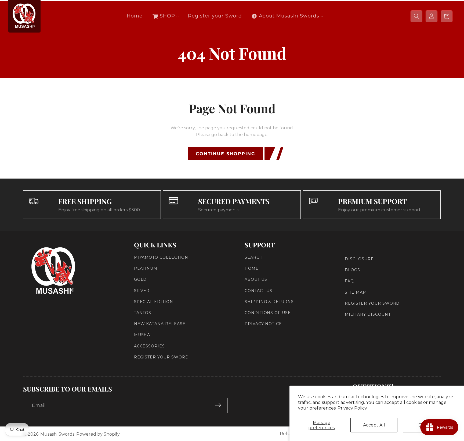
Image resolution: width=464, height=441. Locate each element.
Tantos (142, 312)
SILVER (142, 290)
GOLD (140, 279)
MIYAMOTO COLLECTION (161, 257)
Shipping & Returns (269, 301)
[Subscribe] (218, 405)
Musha (142, 334)
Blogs (352, 270)
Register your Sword (161, 357)
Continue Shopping (225, 153)
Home (252, 268)
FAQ (349, 281)
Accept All (374, 425)
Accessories (149, 345)
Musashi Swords (57, 434)
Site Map (355, 292)
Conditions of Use (268, 312)
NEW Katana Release (160, 323)
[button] (416, 16)
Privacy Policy (352, 408)
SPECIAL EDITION (153, 301)
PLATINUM (146, 268)
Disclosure (359, 259)
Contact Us (259, 290)
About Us (256, 279)
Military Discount (367, 314)
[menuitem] (134, 16)
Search (254, 257)
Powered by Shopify (98, 434)
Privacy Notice (263, 323)
